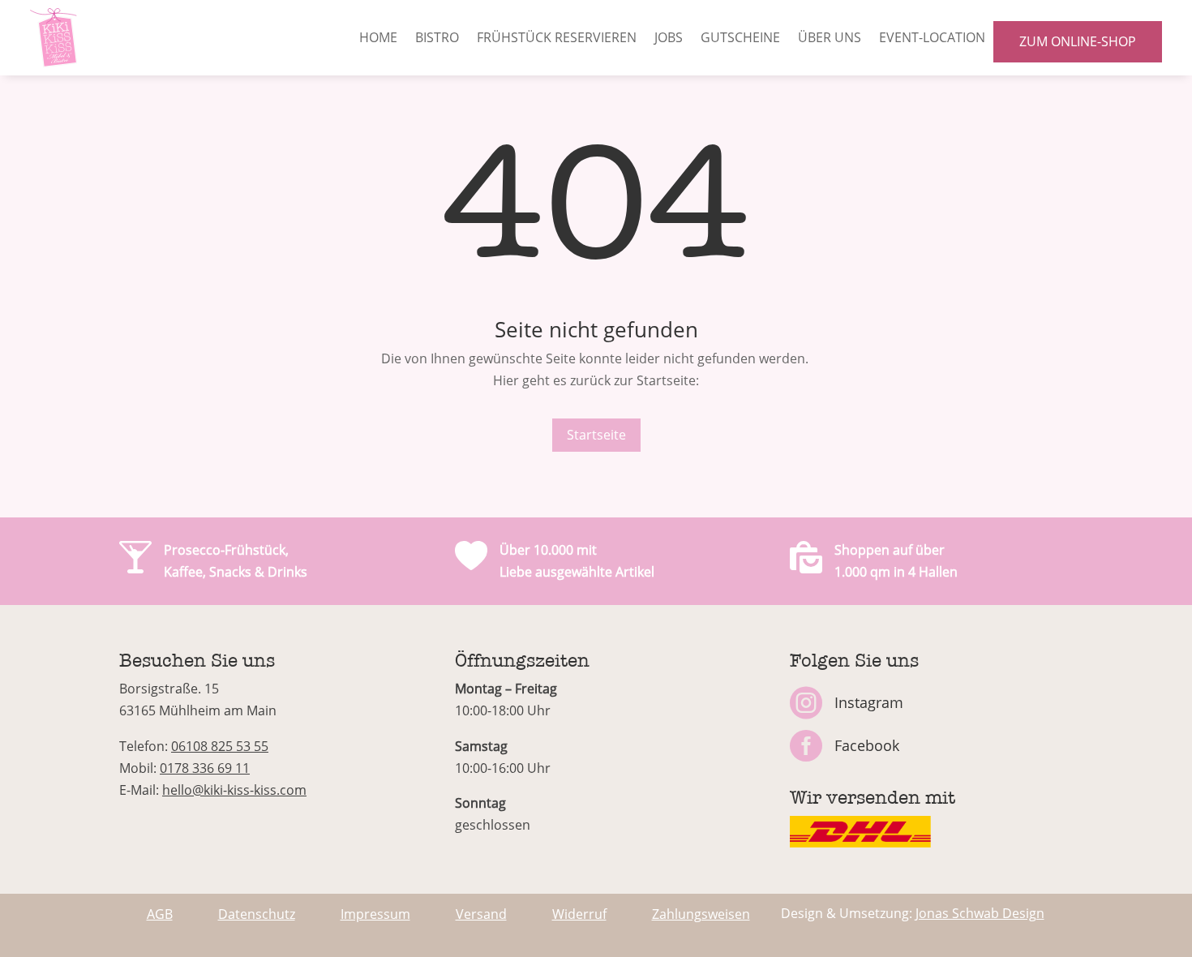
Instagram (868, 702)
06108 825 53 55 (219, 746)
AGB (160, 914)
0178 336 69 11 (205, 768)
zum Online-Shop (1077, 41)
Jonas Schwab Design (979, 913)
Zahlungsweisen (701, 914)
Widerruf (579, 914)
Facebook (866, 745)
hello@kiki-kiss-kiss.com (234, 790)
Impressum (375, 914)
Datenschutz (256, 914)
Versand (481, 914)
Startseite (596, 435)
